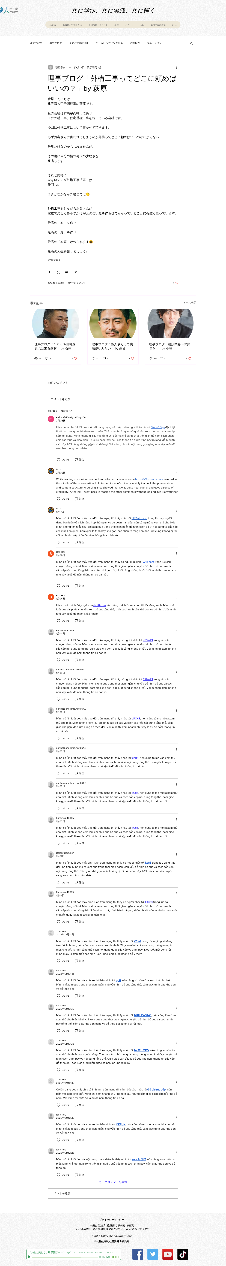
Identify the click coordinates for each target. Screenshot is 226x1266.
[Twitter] (152, 1254)
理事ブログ (55, 43)
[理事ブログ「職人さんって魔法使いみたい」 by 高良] (113, 323)
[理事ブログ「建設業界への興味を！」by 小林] (170, 323)
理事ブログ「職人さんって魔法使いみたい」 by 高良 (112, 346)
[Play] (29, 1257)
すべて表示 (190, 302)
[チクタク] (182, 1254)
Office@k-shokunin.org (116, 1236)
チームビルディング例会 (109, 43)
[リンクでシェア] (75, 272)
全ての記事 (36, 43)
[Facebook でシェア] (49, 272)
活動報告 (135, 43)
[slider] (117, 1257)
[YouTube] (167, 1254)
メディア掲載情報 (79, 43)
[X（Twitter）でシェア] (58, 272)
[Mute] (113, 1257)
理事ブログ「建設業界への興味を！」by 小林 (169, 346)
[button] (191, 43)
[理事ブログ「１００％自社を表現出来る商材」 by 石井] (55, 323)
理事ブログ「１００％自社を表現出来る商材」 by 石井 (55, 346)
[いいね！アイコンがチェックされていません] (58, 460)
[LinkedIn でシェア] (66, 272)
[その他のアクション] (176, 67)
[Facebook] (137, 1254)
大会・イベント (155, 43)
